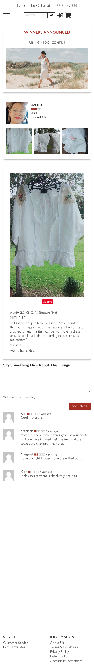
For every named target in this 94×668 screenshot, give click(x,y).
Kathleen (27, 431)
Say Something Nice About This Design (36, 365)
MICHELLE (18, 318)
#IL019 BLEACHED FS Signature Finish (34, 312)
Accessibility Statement (66, 661)
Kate (24, 472)
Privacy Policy (59, 652)
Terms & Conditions (64, 647)
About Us (57, 643)
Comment (79, 406)
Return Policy (59, 656)
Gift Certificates (14, 647)
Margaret (27, 454)
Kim (23, 413)
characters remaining (19, 397)
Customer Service (15, 643)
